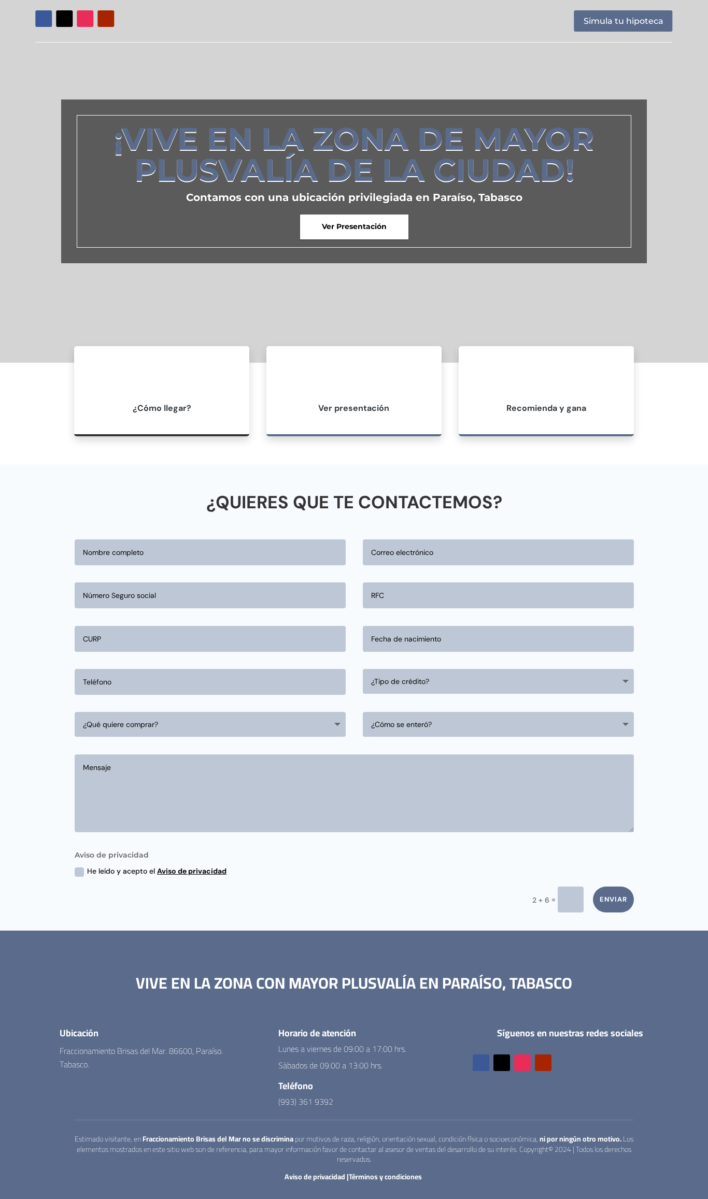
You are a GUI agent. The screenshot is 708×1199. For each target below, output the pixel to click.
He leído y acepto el (156, 871)
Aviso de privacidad (191, 871)
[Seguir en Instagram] (85, 18)
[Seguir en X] (64, 18)
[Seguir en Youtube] (105, 18)
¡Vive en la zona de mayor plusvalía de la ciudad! (354, 154)
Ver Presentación (354, 226)
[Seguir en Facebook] (43, 18)
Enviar (613, 899)
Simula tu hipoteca (623, 21)
